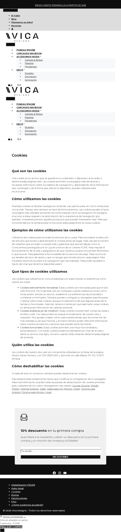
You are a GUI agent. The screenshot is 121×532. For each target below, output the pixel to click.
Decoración (30, 76)
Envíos (15, 495)
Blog (13, 19)
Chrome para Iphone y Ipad (36, 392)
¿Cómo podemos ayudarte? (27, 505)
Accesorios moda (28, 56)
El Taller (15, 15)
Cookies (16, 491)
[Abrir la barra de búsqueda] (19, 85)
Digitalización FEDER (23, 485)
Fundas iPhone (26, 50)
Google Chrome (81, 385)
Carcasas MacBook (29, 53)
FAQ (13, 501)
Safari (43, 388)
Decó (20, 70)
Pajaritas (29, 63)
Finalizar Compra (11, 527)
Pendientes (31, 66)
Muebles (29, 73)
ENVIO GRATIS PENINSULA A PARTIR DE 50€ (60, 5)
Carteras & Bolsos (34, 60)
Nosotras (16, 26)
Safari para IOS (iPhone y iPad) (63, 388)
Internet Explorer (29, 388)
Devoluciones (19, 498)
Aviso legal (17, 488)
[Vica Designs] (22, 41)
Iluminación (31, 80)
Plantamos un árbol (22, 22)
